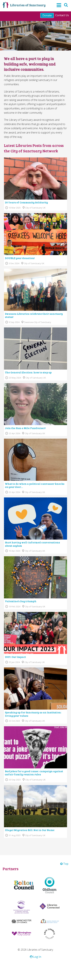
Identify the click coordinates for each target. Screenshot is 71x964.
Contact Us (62, 15)
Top (65, 864)
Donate (47, 15)
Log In (37, 957)
